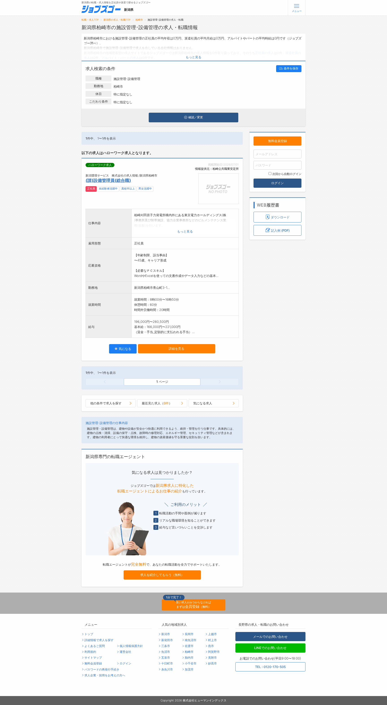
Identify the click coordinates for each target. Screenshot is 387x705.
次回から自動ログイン (286, 174)
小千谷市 (190, 663)
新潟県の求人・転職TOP (117, 19)
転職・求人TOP (90, 19)
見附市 (212, 657)
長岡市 (189, 634)
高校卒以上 (128, 188)
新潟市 (165, 634)
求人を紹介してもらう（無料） (162, 575)
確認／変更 (195, 117)
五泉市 (165, 657)
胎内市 (189, 657)
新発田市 (167, 640)
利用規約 (90, 651)
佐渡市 (189, 646)
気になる (124, 349)
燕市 (211, 646)
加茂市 (189, 669)
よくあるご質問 (94, 646)
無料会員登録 (277, 141)
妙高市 (212, 663)
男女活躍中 (145, 188)
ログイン (277, 183)
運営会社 (125, 651)
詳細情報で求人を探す (99, 640)
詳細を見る (176, 348)
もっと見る (193, 57)
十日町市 (167, 663)
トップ (88, 634)
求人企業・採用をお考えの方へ (104, 675)
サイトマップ (93, 657)
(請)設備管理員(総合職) (108, 180)
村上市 (212, 640)
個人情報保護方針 (131, 646)
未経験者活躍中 (108, 188)
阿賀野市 (214, 651)
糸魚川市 (167, 669)
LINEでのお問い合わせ (270, 648)
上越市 (212, 634)
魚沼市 (165, 651)
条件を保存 (291, 68)
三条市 (165, 646)
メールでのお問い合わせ (270, 636)
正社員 (91, 188)
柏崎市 (139, 19)
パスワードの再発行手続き (101, 669)
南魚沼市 (190, 640)
